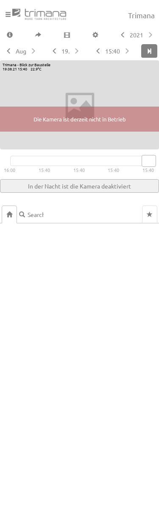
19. (65, 51)
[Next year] (151, 35)
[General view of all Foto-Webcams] (9, 214)
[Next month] (34, 51)
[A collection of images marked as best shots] (149, 214)
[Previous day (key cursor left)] (53, 51)
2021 (136, 35)
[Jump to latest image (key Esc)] (149, 51)
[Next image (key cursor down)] (128, 51)
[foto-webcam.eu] (125, 144)
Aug (21, 51)
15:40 (112, 51)
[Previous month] (8, 51)
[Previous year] (122, 35)
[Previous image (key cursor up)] (97, 51)
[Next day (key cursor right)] (77, 51)
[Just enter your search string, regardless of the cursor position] (32, 214)
